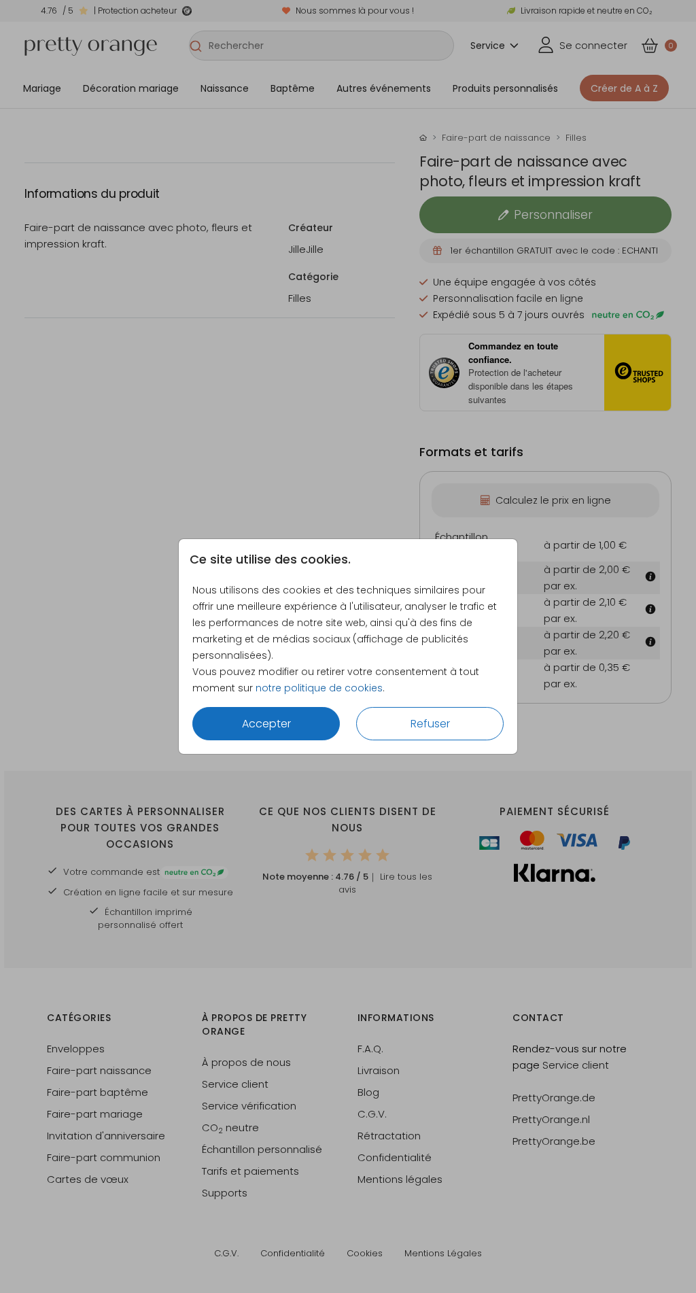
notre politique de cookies (319, 688)
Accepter (266, 723)
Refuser (430, 723)
